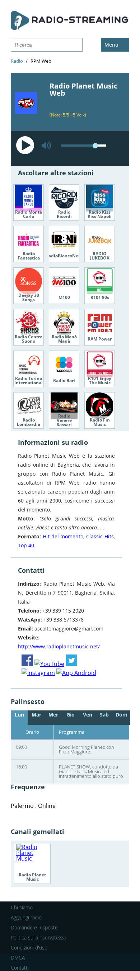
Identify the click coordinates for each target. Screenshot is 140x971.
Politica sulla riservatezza (38, 937)
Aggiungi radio (26, 917)
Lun (19, 714)
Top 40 (26, 545)
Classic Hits (100, 536)
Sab (104, 714)
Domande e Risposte (34, 927)
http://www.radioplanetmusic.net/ (59, 646)
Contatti (20, 967)
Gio (70, 714)
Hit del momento (63, 536)
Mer (53, 714)
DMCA (18, 957)
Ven (87, 714)
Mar (36, 714)
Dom (121, 714)
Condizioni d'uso (29, 947)
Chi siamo (22, 907)
